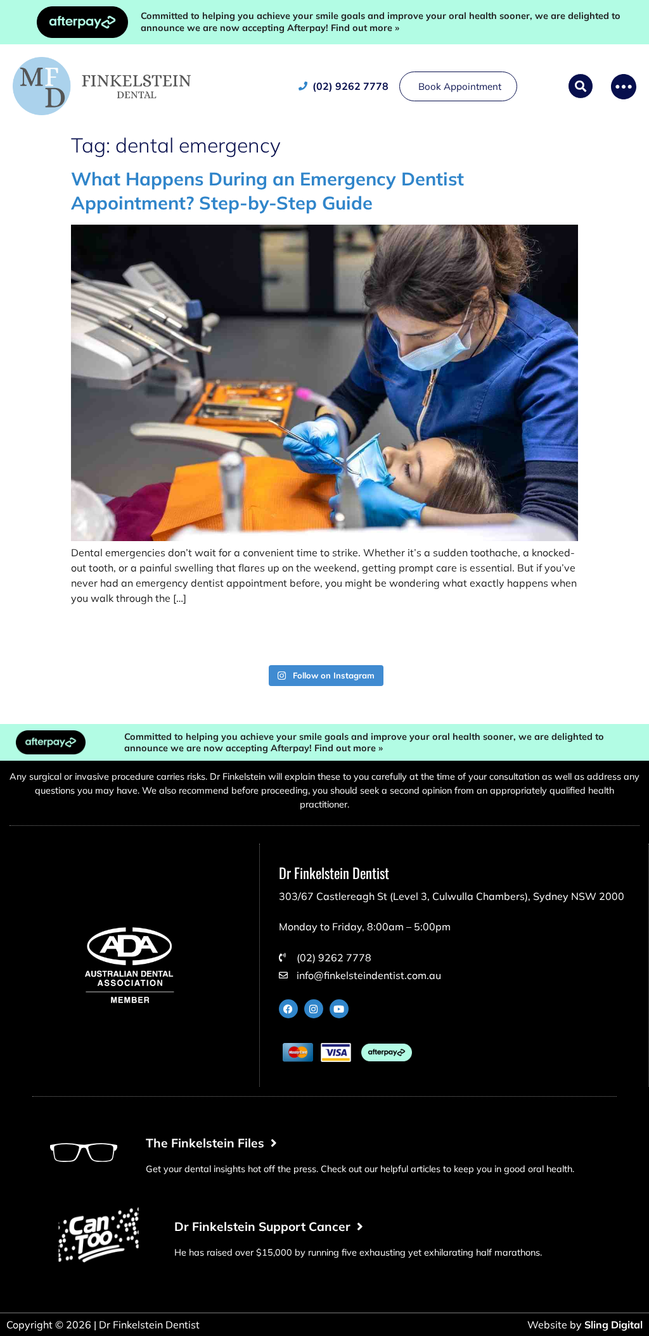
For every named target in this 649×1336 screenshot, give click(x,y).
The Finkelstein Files (208, 1143)
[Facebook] (288, 1008)
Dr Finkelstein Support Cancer (265, 1226)
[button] (580, 86)
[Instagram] (313, 1008)
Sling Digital (613, 1324)
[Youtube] (339, 1008)
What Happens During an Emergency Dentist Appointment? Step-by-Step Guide (267, 190)
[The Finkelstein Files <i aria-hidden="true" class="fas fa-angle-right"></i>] (83, 1152)
